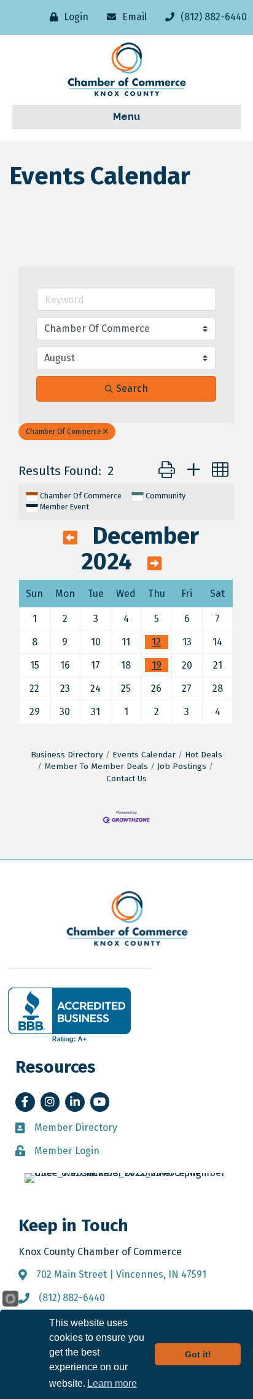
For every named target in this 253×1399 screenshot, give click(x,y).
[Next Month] (154, 564)
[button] (166, 470)
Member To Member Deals (96, 766)
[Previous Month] (70, 538)
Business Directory (67, 754)
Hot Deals (203, 754)
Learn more (112, 1383)
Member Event (64, 506)
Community (165, 495)
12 (156, 642)
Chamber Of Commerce (63, 431)
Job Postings (181, 766)
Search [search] (132, 388)
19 (157, 665)
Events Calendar (144, 754)
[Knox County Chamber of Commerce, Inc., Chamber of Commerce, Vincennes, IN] (69, 1015)
